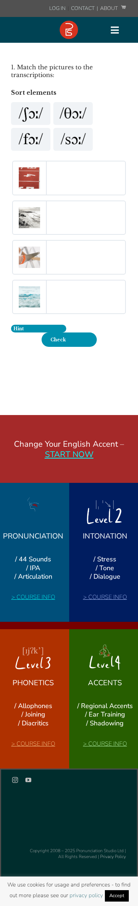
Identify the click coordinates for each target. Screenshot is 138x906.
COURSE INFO (36, 597)
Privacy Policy (113, 857)
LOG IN (57, 8)
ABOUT (109, 8)
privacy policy (86, 895)
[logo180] (69, 24)
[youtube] (28, 780)
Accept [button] (116, 895)
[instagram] (15, 780)
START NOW (69, 454)
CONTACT (83, 8)
